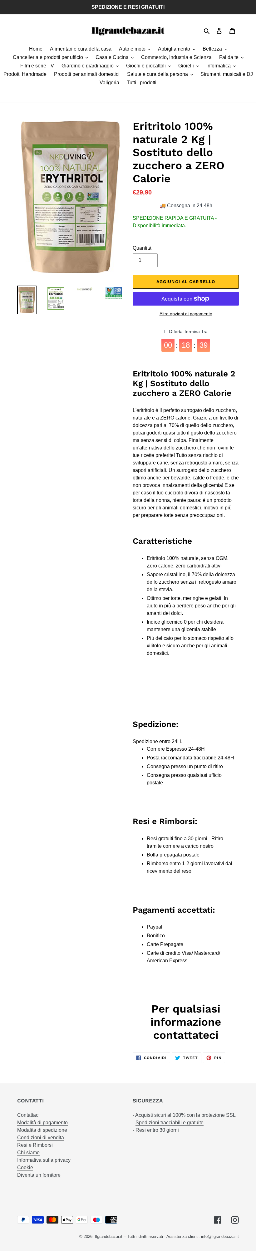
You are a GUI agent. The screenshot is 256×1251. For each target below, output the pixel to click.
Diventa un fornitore (39, 1175)
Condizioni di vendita (40, 1137)
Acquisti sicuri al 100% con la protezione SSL (185, 1115)
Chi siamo (28, 1152)
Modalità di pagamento (42, 1122)
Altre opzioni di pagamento (186, 313)
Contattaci (28, 1115)
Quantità (142, 248)
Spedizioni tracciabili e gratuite (169, 1122)
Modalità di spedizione (42, 1130)
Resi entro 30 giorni (157, 1130)
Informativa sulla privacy (44, 1160)
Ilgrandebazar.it (108, 1236)
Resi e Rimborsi (35, 1145)
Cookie (25, 1167)
